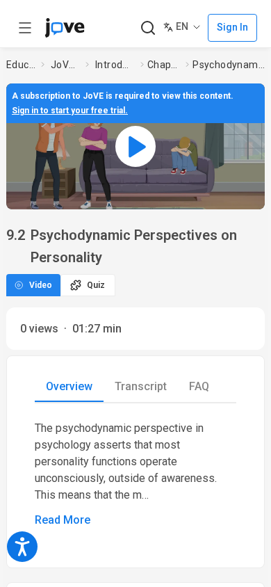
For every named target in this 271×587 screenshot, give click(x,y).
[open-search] (148, 28)
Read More (62, 519)
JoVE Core (65, 64)
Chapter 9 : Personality (164, 64)
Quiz (96, 285)
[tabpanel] (135, 474)
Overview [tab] (69, 386)
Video (40, 285)
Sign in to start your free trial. (70, 110)
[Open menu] (25, 28)
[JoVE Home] (64, 28)
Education (20, 64)
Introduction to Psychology (115, 64)
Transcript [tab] (141, 386)
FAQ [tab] (199, 386)
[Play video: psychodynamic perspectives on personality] (135, 146)
